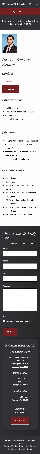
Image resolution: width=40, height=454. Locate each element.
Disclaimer (7, 316)
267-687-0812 (21, 11)
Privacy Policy (24, 446)
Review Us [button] (20, 420)
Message (6, 286)
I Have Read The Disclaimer (18, 321)
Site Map (15, 446)
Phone (5, 260)
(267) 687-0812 (8, 81)
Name (5, 248)
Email (6, 273)
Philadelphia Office (20, 366)
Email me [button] (11, 89)
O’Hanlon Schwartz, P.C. (18, 441)
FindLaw (29, 449)
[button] (36, 4)
